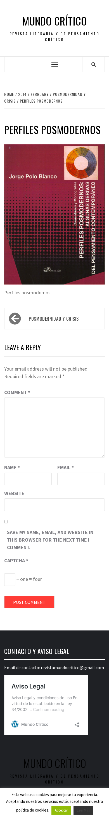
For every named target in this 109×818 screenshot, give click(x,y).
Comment (17, 392)
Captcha (16, 560)
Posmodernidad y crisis (54, 318)
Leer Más (83, 810)
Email (65, 467)
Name (12, 467)
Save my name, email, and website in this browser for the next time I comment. (50, 540)
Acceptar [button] (61, 810)
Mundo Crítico (54, 21)
